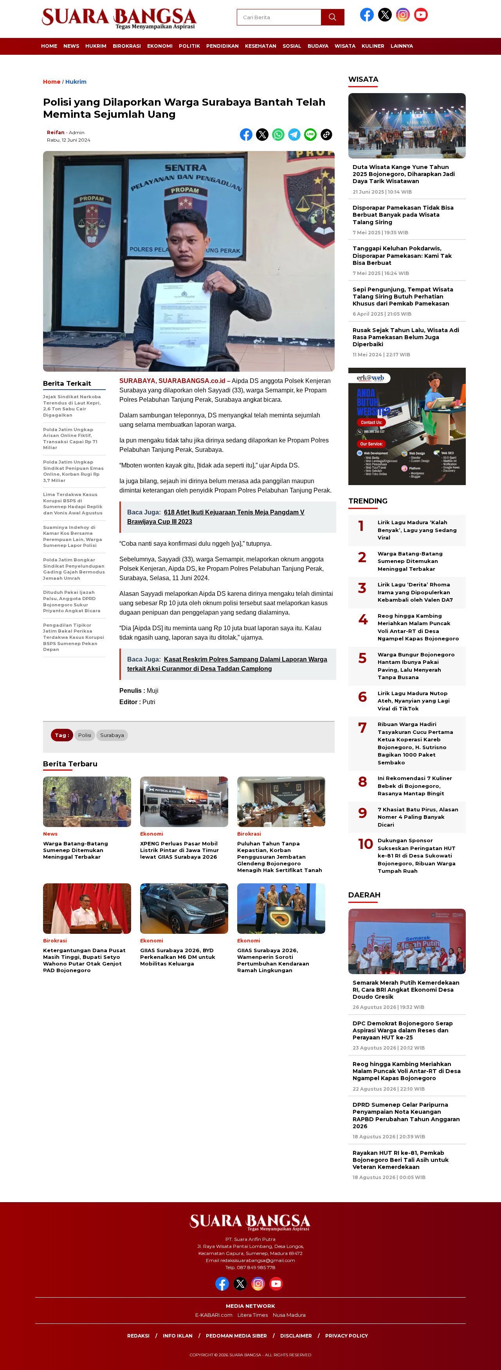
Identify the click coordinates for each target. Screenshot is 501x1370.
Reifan (56, 132)
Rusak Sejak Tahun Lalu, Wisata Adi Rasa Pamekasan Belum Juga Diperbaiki (406, 337)
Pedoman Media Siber (236, 1336)
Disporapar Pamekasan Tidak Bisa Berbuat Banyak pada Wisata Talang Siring (403, 214)
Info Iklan (178, 1336)
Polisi (84, 735)
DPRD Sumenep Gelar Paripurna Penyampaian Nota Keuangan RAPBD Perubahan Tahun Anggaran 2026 (406, 1115)
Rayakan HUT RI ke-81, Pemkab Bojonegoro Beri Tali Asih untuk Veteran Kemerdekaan (401, 1159)
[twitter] (386, 20)
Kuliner (373, 46)
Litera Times (253, 1315)
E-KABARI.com (213, 1315)
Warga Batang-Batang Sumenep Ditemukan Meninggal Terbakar (410, 561)
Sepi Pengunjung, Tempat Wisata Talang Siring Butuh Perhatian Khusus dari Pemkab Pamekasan (403, 296)
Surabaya (112, 735)
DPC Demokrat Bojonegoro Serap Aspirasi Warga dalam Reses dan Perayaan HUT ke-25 (403, 1030)
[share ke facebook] (248, 139)
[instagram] (404, 20)
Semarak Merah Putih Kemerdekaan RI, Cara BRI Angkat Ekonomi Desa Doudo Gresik (406, 989)
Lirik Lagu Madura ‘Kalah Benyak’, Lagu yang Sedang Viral (417, 530)
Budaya (318, 46)
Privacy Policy (346, 1336)
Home (49, 46)
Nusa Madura (289, 1315)
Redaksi (138, 1336)
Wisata (345, 46)
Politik (189, 46)
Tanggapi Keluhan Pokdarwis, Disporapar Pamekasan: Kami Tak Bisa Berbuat (402, 255)
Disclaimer (296, 1336)
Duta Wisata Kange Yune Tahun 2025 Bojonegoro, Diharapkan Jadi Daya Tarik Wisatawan (404, 174)
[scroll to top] (479, 1358)
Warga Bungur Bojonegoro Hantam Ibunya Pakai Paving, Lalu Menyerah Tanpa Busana (416, 666)
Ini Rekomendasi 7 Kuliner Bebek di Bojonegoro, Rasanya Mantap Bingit (415, 785)
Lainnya (402, 46)
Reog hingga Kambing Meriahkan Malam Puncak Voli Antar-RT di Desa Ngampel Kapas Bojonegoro (418, 627)
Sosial (292, 46)
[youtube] (422, 20)
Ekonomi (160, 46)
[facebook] (368, 20)
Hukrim (95, 46)
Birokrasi (127, 46)
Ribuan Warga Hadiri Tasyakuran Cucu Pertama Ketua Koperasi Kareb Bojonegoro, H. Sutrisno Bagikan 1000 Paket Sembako (415, 743)
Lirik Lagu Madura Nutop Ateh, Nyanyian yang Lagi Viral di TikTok (414, 701)
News (71, 46)
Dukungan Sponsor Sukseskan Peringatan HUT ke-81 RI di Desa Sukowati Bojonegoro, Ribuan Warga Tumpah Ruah (417, 855)
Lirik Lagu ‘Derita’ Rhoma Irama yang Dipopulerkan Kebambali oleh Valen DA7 (415, 592)
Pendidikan (222, 46)
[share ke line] (312, 139)
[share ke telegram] (296, 139)
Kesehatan (260, 46)
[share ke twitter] (264, 139)
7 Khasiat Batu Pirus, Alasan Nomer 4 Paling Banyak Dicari (418, 817)
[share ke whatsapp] (280, 139)
